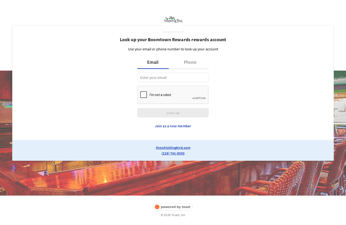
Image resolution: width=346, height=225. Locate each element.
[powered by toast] (173, 207)
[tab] (154, 62)
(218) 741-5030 (173, 153)
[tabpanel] (173, 77)
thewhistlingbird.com (173, 147)
